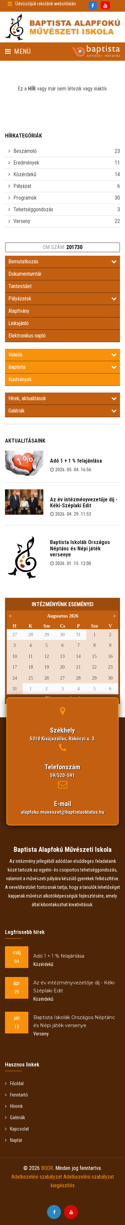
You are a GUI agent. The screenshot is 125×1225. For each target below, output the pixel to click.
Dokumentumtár (25, 274)
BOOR (47, 1168)
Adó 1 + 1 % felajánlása (76, 461)
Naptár (16, 1140)
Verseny (21, 221)
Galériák (16, 411)
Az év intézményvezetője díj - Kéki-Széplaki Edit (84, 502)
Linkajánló (18, 323)
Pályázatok (19, 298)
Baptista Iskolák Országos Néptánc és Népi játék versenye (80, 548)
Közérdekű (24, 174)
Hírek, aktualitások (27, 398)
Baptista (16, 367)
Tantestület (20, 286)
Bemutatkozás (23, 261)
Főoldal (17, 1083)
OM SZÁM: (62, 247)
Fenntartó (19, 1094)
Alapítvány (18, 311)
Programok (25, 198)
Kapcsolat (19, 1129)
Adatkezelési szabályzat (36, 1177)
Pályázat (22, 186)
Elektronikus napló (27, 335)
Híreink (16, 1106)
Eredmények (26, 163)
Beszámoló (25, 151)
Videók (15, 354)
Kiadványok (20, 379)
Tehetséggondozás (33, 209)
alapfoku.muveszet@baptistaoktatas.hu (62, 812)
